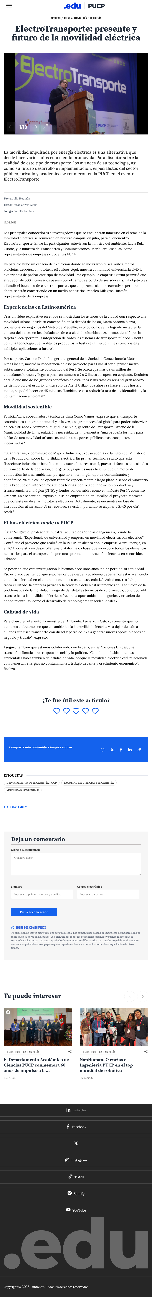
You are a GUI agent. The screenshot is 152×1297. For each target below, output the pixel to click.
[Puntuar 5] (95, 711)
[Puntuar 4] (86, 711)
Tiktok (79, 1177)
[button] (34, 127)
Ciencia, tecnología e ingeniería (82, 18)
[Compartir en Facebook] (121, 749)
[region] (76, 93)
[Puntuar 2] (66, 711)
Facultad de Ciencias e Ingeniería (89, 782)
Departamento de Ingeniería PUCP (31, 782)
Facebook (79, 1127)
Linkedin (79, 1110)
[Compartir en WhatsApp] (102, 749)
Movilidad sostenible (22, 790)
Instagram (79, 1160)
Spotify (79, 1194)
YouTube (79, 1210)
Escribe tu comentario (26, 849)
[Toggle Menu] (9, 5)
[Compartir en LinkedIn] (129, 749)
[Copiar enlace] (139, 749)
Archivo (55, 18)
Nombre (16, 886)
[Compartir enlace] (70, 1051)
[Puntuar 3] (76, 711)
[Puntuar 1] (57, 711)
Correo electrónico (89, 886)
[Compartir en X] (112, 749)
